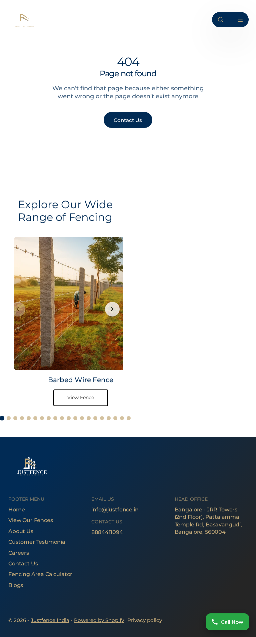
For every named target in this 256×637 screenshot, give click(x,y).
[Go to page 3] (15, 418)
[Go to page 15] (95, 418)
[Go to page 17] (109, 418)
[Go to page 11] (69, 418)
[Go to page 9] (55, 418)
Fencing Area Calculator (40, 574)
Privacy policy (144, 620)
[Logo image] (24, 19)
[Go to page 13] (82, 418)
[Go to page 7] (42, 418)
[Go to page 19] (122, 418)
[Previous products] (18, 309)
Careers (18, 553)
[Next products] (112, 309)
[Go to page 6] (35, 418)
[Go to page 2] (9, 418)
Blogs (15, 585)
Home (16, 509)
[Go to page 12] (75, 418)
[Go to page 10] (62, 418)
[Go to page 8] (49, 418)
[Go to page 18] (115, 418)
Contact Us (23, 563)
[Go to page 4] (22, 418)
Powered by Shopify (99, 620)
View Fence (80, 397)
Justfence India (50, 620)
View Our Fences (30, 520)
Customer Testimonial (37, 542)
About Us (20, 531)
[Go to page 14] (89, 418)
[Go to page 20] (129, 418)
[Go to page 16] (102, 418)
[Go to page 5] (29, 418)
